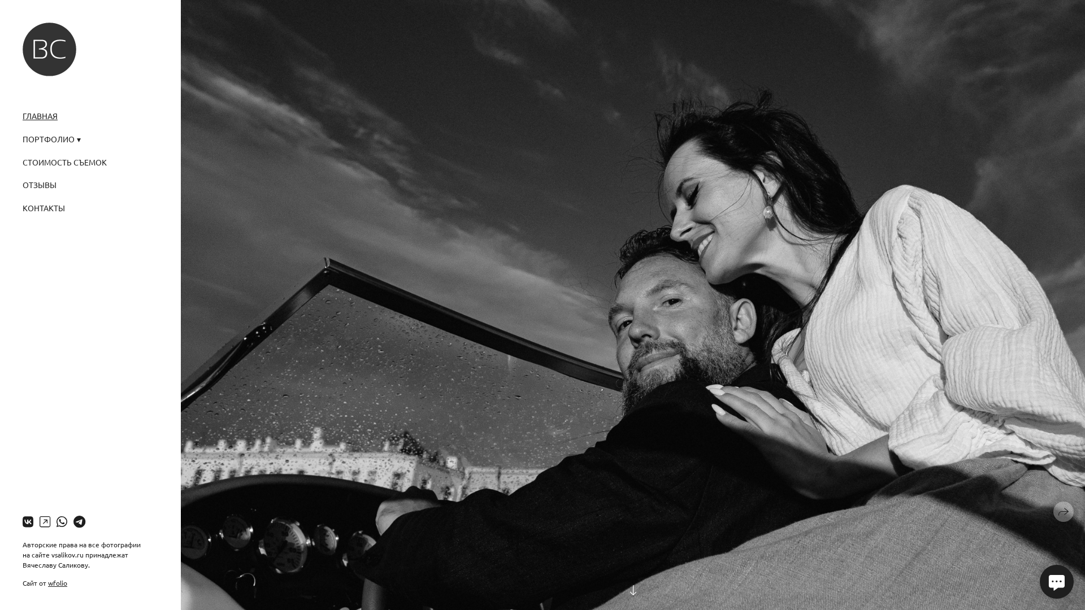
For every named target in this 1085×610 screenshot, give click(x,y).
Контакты (44, 208)
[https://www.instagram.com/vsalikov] (45, 521)
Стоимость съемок (65, 162)
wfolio (57, 582)
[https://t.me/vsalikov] (79, 521)
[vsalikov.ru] (49, 49)
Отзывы (40, 185)
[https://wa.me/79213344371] (62, 521)
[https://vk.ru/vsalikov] (28, 521)
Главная (40, 116)
